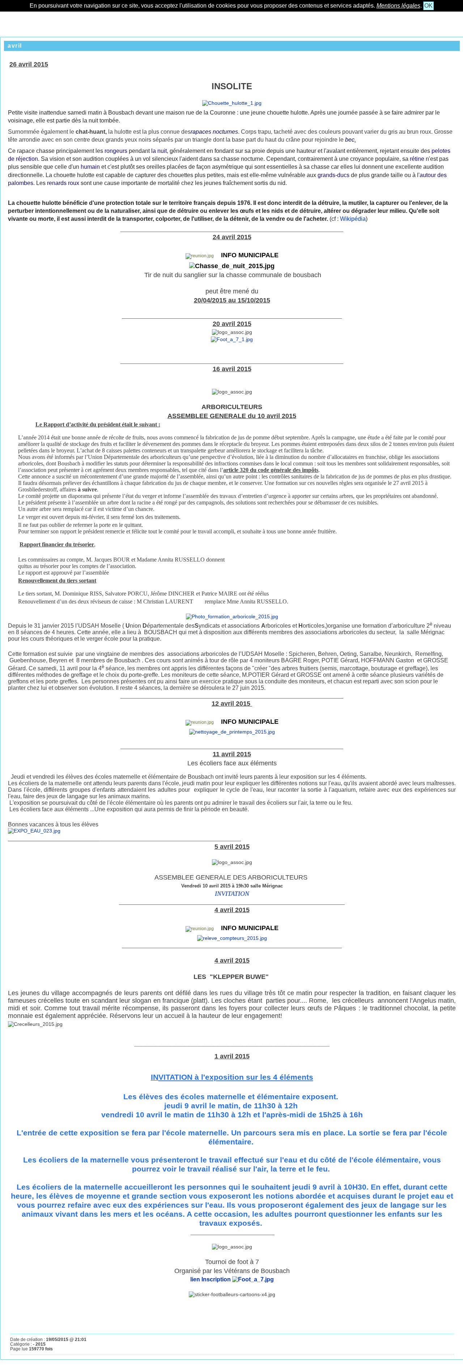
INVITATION (232, 893)
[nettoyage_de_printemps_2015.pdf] (232, 732)
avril (15, 46)
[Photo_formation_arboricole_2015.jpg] (232, 616)
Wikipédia (352, 219)
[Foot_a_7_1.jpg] (232, 339)
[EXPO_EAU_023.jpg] (34, 831)
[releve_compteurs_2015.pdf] (232, 938)
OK (428, 6)
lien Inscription (211, 1279)
